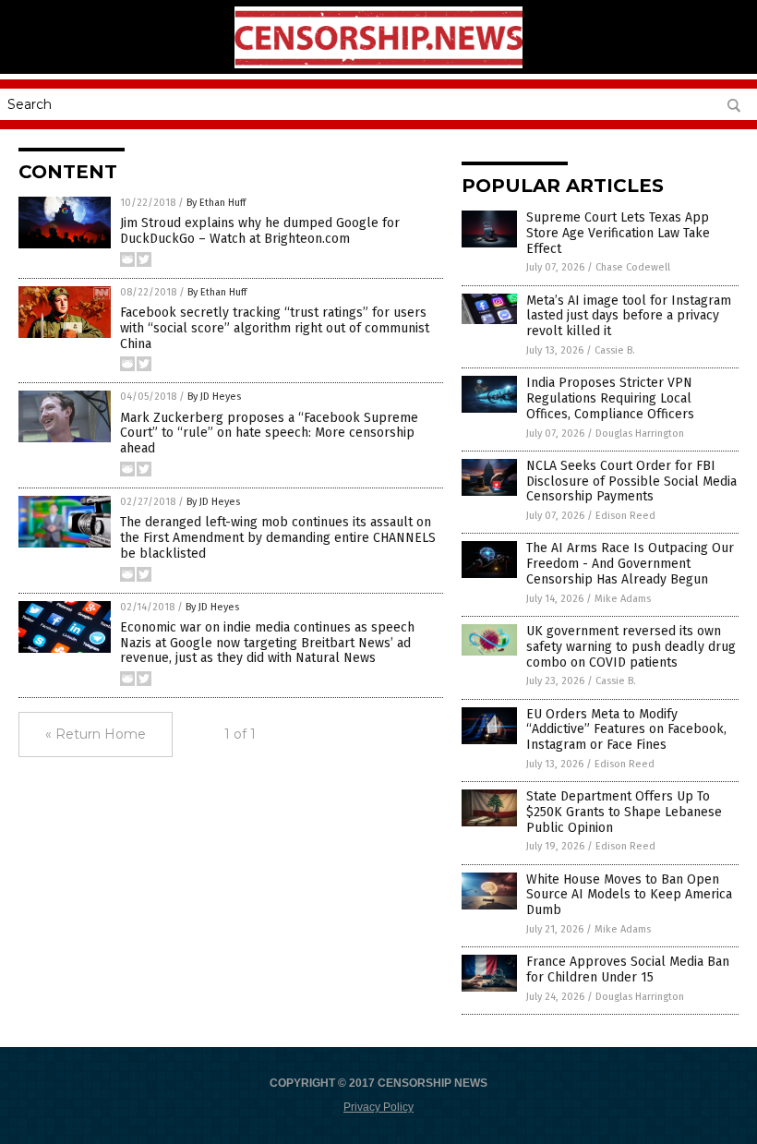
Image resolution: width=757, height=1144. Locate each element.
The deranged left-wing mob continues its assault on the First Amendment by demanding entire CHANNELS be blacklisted (278, 537)
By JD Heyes (214, 397)
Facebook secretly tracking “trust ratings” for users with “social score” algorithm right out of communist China (274, 328)
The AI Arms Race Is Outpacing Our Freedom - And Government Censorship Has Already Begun (630, 563)
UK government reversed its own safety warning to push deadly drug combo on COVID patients (631, 646)
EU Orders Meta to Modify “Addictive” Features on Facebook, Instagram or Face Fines (626, 729)
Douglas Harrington (639, 433)
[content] (378, 64)
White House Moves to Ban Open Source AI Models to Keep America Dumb (629, 895)
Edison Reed (625, 516)
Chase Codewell (632, 267)
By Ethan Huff (216, 203)
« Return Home (95, 734)
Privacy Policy (378, 1107)
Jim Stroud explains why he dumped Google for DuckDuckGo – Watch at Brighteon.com (260, 231)
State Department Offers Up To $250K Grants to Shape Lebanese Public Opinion (624, 812)
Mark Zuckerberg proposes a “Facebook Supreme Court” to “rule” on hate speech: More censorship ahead (269, 433)
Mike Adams (623, 599)
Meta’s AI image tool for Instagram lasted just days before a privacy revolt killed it (628, 316)
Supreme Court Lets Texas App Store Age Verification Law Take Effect (618, 233)
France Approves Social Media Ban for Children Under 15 (627, 969)
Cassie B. (615, 350)
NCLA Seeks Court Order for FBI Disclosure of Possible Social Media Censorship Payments (631, 481)
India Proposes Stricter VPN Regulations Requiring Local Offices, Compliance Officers (610, 398)
